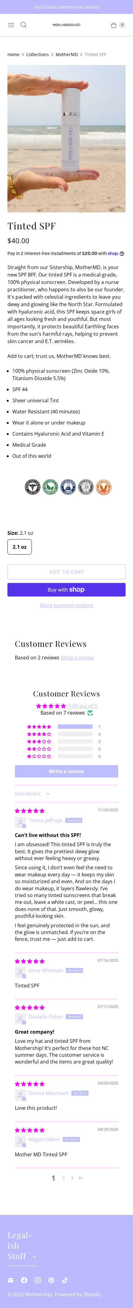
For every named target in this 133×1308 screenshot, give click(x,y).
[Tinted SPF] (66, 138)
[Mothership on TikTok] (68, 1280)
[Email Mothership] (14, 1280)
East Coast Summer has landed (66, 7)
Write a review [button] (66, 771)
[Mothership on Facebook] (28, 1280)
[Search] (23, 25)
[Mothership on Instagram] (41, 1280)
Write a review (77, 657)
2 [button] (63, 1178)
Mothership (38, 1294)
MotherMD (67, 54)
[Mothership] (66, 25)
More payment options (66, 605)
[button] (39, 726)
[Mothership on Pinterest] (55, 1280)
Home (13, 54)
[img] (30, 810)
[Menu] (11, 25)
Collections (37, 54)
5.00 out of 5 (82, 706)
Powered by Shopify (78, 1294)
